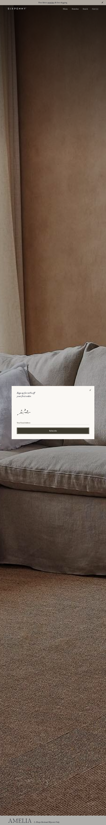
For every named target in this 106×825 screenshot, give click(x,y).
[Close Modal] (90, 390)
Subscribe (53, 430)
